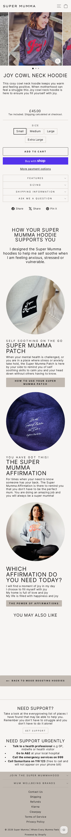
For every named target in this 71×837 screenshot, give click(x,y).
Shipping (30, 114)
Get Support (35, 730)
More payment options (35, 169)
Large (51, 131)
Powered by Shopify (35, 834)
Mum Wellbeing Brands (34, 783)
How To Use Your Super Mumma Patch (35, 382)
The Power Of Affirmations (34, 603)
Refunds (35, 801)
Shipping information (35, 191)
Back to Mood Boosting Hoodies (38, 681)
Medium (35, 131)
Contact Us (35, 791)
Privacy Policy (35, 821)
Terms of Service (35, 816)
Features (35, 178)
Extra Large (35, 139)
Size (35, 125)
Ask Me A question (35, 198)
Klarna (35, 806)
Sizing (35, 185)
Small (20, 131)
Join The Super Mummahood (35, 775)
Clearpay (35, 811)
